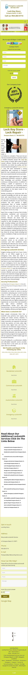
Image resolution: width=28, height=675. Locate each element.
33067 (21, 352)
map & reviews (15, 651)
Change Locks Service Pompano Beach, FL (14, 461)
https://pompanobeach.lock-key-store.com (14, 655)
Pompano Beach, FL (10, 135)
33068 (24, 352)
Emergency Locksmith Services (14, 108)
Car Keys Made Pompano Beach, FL (12, 500)
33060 (3, 352)
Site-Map (22, 664)
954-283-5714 (17, 15)
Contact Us (20, 662)
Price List (16, 664)
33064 (12, 352)
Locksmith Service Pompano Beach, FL (13, 447)
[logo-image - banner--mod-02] (14, 27)
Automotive (23, 660)
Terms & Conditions (8, 664)
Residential (8, 660)
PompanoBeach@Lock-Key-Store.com (11, 555)
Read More (14, 375)
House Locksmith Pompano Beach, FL (13, 472)
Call (14, 672)
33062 (6, 352)
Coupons (14, 662)
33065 (15, 352)
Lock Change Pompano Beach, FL (12, 463)
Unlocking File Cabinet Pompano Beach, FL (14, 479)
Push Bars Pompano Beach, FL (11, 468)
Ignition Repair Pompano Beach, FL (12, 502)
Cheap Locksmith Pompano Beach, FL (13, 449)
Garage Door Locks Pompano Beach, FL (13, 470)
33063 (9, 352)
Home (3, 660)
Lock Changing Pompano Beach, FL (12, 465)
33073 (17, 354)
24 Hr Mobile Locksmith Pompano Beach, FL (14, 498)
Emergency (7, 662)
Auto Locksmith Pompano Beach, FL (12, 505)
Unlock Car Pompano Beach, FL (11, 507)
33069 (11, 354)
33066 (18, 352)
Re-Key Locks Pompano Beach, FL (12, 482)
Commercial (16, 660)
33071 (14, 354)
